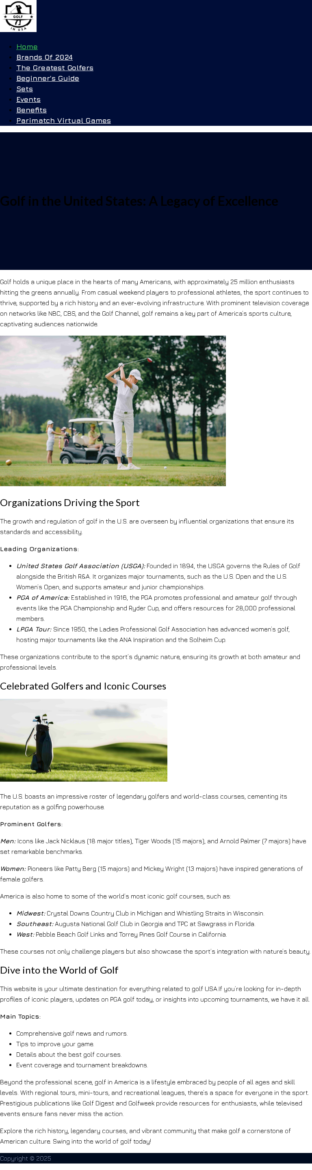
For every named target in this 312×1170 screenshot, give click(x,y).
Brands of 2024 (44, 57)
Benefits (31, 110)
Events (28, 99)
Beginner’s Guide (47, 78)
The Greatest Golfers (54, 67)
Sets (24, 88)
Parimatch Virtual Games (63, 120)
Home (27, 46)
